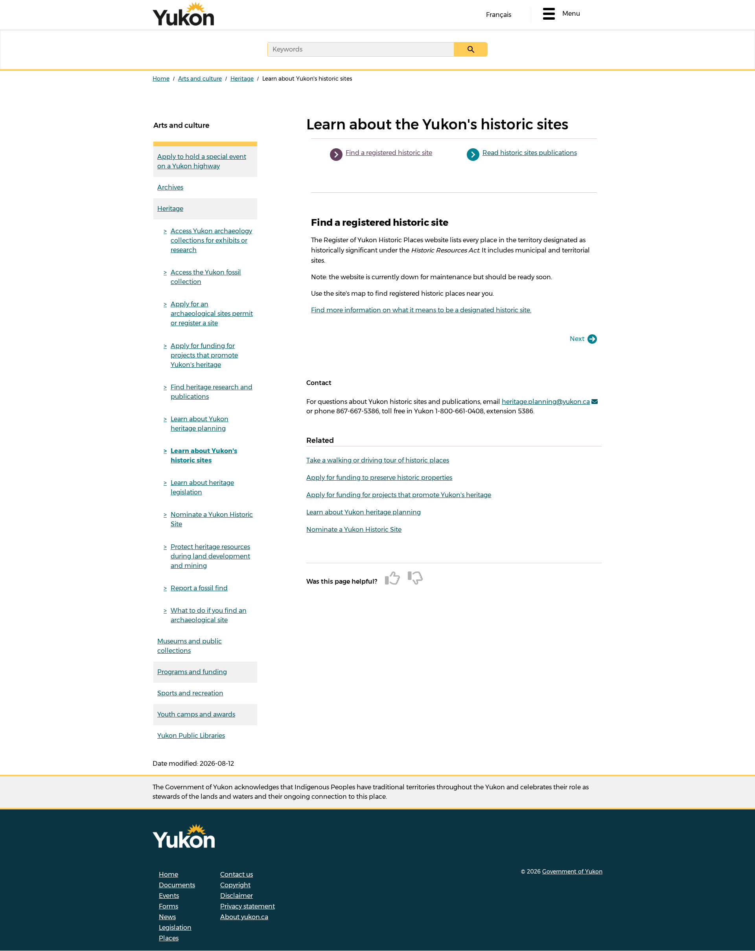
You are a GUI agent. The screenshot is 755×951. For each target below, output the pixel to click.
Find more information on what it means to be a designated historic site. (421, 310)
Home (161, 78)
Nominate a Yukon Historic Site (212, 519)
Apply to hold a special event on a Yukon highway (201, 161)
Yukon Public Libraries (191, 735)
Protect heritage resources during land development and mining (210, 556)
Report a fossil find (199, 588)
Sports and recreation (190, 693)
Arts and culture (200, 78)
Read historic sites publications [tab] (529, 153)
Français (498, 14)
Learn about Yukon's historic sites (204, 455)
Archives (170, 187)
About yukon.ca (244, 917)
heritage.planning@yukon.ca (546, 401)
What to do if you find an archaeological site (209, 615)
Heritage (242, 78)
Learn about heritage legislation (202, 487)
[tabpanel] (454, 265)
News (167, 917)
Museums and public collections (189, 646)
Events (169, 895)
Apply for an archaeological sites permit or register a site (212, 313)
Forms (168, 906)
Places (169, 938)
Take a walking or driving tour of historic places (377, 460)
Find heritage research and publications (211, 391)
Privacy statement (247, 906)
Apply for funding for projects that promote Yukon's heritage (204, 355)
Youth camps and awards (196, 714)
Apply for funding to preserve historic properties (379, 477)
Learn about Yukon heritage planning (199, 423)
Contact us (236, 874)
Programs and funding (192, 672)
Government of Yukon (572, 871)
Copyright (235, 885)
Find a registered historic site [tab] (389, 153)
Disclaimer (236, 895)
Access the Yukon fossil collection (206, 277)
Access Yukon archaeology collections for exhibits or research (211, 240)
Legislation (175, 927)
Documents (177, 885)
